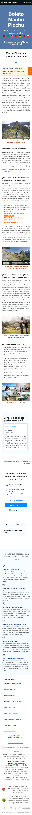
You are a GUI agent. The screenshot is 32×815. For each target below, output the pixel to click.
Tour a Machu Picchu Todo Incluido (13, 658)
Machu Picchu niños (9, 707)
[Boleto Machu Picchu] (4, 36)
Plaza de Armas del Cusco (13, 525)
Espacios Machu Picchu (10, 689)
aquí (9, 171)
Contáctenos (16, 751)
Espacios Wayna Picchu (10, 695)
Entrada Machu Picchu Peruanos (13, 701)
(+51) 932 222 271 (17, 510)
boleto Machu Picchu (23, 237)
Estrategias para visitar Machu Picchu (13, 531)
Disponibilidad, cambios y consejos (13, 719)
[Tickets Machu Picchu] (20, 36)
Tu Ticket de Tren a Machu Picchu (12, 607)
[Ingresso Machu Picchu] (8, 36)
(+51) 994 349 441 (21, 765)
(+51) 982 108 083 (19, 763)
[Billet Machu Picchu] (16, 36)
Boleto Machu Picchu (16, 19)
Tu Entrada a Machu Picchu (10, 569)
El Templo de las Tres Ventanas (14, 218)
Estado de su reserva (10, 731)
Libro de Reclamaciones (23, 747)
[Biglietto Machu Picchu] (24, 36)
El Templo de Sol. (9, 220)
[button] (16, 501)
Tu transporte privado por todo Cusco (14, 588)
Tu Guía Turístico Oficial (9, 641)
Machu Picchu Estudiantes (11, 713)
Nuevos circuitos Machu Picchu (12, 683)
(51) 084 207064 (19, 761)
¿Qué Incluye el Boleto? (10, 725)
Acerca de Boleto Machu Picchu (15, 743)
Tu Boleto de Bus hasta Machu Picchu (14, 624)
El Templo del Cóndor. (11, 222)
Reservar (28, 2)
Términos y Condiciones (9, 747)
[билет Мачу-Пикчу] (28, 36)
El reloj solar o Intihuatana (12, 205)
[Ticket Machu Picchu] (12, 36)
